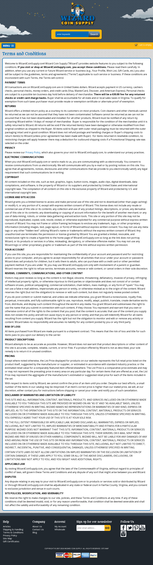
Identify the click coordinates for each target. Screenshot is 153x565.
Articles (7, 526)
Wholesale (60, 529)
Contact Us (38, 529)
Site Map (7, 538)
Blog (34, 532)
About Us (37, 526)
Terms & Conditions (13, 532)
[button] (8, 45)
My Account (60, 526)
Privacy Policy (32, 152)
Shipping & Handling (13, 529)
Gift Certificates (11, 541)
